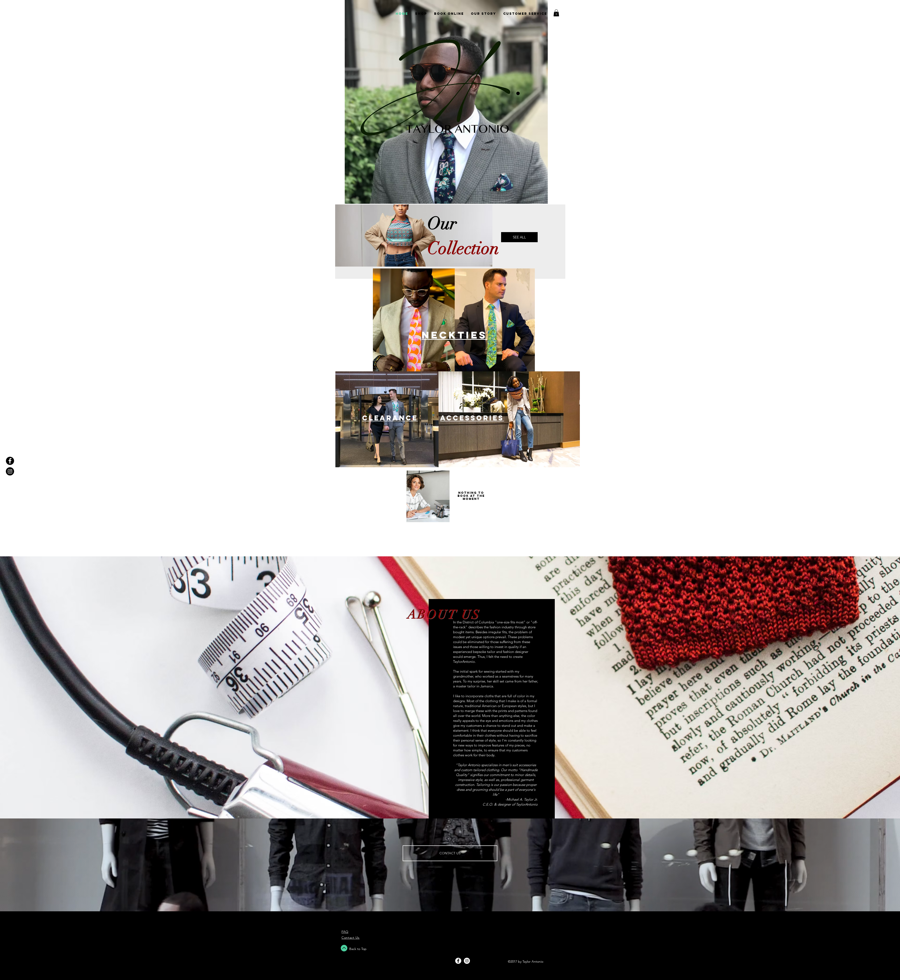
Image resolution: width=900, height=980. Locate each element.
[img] (428, 496)
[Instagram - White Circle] (467, 961)
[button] (556, 12)
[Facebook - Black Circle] (10, 461)
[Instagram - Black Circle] (10, 471)
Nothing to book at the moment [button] (471, 495)
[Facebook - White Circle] (458, 961)
